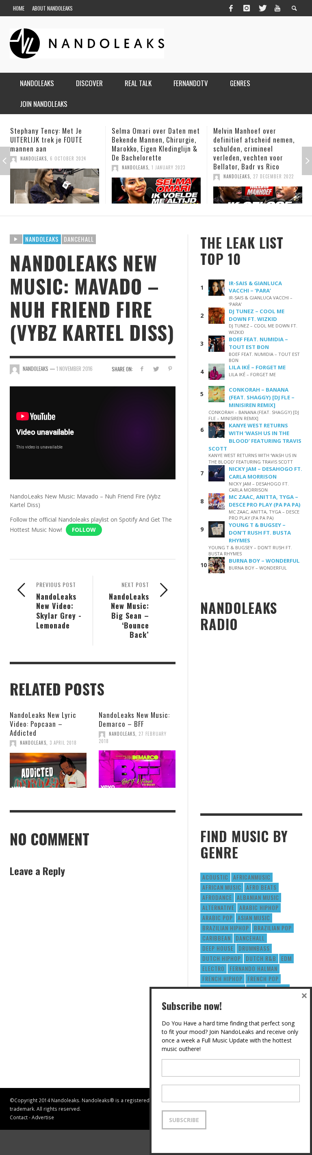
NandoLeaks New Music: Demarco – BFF (134, 719)
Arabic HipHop (259, 907)
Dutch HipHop (221, 958)
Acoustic (215, 877)
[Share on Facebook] (141, 368)
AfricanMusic (252, 877)
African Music (221, 887)
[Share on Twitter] (155, 368)
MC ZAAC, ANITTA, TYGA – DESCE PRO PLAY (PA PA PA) (265, 500)
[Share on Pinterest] (170, 368)
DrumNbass (254, 948)
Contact (19, 1117)
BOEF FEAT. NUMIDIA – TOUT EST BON (258, 343)
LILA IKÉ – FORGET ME (257, 367)
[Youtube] (277, 8)
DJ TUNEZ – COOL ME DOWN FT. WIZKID (256, 315)
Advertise (43, 1117)
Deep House (218, 948)
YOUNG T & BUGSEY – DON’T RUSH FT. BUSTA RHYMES (260, 532)
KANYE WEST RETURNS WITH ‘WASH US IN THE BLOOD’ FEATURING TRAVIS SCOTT (254, 437)
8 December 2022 (272, 176)
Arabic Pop (217, 917)
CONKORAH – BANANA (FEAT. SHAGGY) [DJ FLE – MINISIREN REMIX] (262, 397)
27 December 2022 (172, 176)
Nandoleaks (42, 238)
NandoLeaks (33, 167)
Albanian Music (258, 897)
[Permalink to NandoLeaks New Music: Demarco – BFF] (137, 769)
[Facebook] (230, 8)
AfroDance (217, 897)
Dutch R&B (261, 958)
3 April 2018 (63, 742)
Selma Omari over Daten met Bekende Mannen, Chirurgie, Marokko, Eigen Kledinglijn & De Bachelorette (54, 144)
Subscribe (184, 1120)
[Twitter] (262, 8)
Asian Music (254, 917)
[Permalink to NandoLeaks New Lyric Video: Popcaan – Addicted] (48, 770)
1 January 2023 (67, 167)
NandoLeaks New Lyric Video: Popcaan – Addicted (43, 724)
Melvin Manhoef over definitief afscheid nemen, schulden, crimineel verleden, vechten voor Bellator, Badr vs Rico (152, 148)
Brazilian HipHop (225, 927)
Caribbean (216, 938)
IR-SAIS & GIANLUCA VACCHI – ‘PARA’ (255, 287)
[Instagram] (246, 8)
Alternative (218, 907)
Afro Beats (261, 887)
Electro (213, 968)
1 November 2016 (74, 368)
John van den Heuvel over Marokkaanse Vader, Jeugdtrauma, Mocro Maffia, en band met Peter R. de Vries (255, 148)
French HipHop (222, 978)
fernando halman (253, 968)
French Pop (263, 978)
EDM (286, 958)
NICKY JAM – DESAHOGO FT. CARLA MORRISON (265, 472)
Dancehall (79, 238)
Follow (84, 529)
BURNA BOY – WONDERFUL (264, 560)
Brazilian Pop (273, 927)
